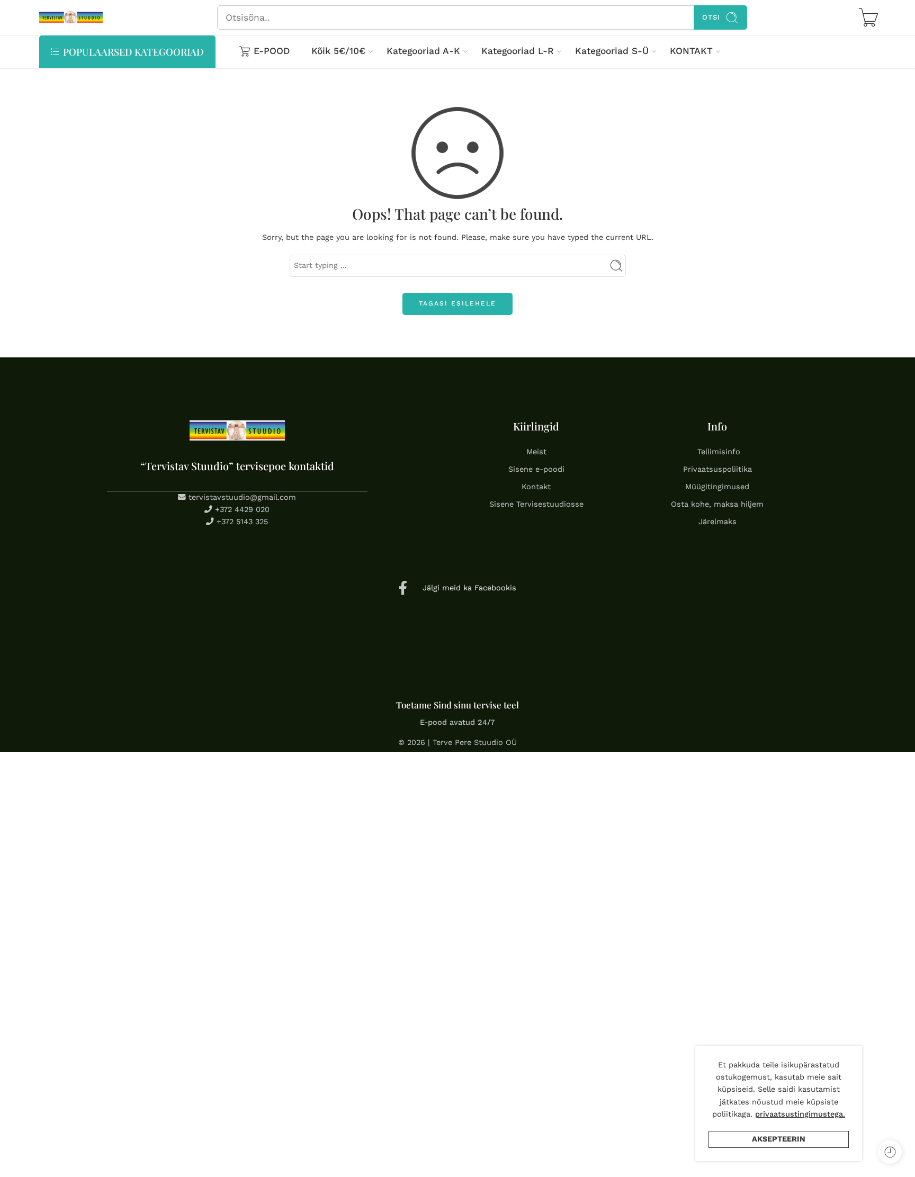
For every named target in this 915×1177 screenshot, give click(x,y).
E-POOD (272, 51)
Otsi (711, 17)
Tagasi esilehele (457, 303)
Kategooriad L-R (517, 51)
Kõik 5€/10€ (338, 51)
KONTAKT (691, 51)
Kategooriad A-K (423, 51)
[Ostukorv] (868, 17)
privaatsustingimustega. (800, 1114)
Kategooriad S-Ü (612, 51)
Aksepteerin (778, 1139)
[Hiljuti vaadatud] (890, 1152)
